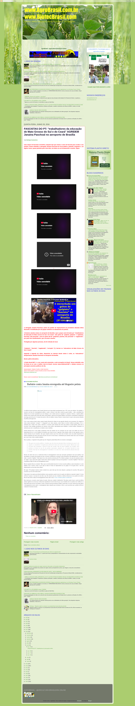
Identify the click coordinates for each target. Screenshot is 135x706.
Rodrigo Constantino (32, 140)
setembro (29, 639)
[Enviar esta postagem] (45, 527)
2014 (26, 665)
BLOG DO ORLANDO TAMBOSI (95, 187)
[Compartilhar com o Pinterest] (53, 527)
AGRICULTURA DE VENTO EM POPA (38, 110)
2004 (26, 681)
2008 (26, 673)
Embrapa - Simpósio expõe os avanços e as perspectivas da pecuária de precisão (48, 606)
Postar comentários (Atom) (34, 545)
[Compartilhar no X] (50, 527)
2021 (26, 621)
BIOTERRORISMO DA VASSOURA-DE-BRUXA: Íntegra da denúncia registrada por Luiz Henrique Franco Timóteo (55, 89)
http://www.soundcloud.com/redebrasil (47, 377)
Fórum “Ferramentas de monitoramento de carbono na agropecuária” (45, 64)
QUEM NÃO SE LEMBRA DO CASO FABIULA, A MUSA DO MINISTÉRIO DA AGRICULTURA (44, 117)
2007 (26, 675)
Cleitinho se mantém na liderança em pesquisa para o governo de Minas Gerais (101, 242)
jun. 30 (29, 646)
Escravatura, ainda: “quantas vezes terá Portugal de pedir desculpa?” (100, 190)
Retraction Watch (92, 228)
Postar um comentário (31, 536)
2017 (26, 629)
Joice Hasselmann (33, 494)
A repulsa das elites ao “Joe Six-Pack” (96, 201)
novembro (29, 635)
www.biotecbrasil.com (91, 99)
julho (28, 643)
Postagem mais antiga (77, 542)
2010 (26, 671)
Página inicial (54, 542)
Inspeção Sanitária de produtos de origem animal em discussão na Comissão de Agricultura (44, 71)
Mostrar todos (108, 285)
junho (28, 645)
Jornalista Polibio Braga (94, 219)
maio (28, 657)
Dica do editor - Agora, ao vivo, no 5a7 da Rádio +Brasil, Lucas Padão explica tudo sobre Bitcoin (101, 222)
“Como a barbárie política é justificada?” (63, 477)
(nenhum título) (33, 76)
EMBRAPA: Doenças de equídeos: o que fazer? (35, 96)
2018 (26, 627)
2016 (26, 631)
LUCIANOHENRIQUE (32, 386)
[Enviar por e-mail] (47, 527)
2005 (26, 679)
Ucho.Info (90, 208)
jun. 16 (29, 654)
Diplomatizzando (92, 262)
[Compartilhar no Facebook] (51, 527)
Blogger (90, 700)
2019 (26, 625)
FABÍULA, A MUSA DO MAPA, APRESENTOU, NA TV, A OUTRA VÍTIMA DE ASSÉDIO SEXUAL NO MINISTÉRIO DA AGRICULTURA (54, 104)
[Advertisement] (67, 43)
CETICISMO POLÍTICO (32, 381)
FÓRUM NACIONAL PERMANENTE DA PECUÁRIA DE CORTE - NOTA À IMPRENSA (43, 84)
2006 (26, 677)
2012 (26, 669)
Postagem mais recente (31, 542)
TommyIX (79, 700)
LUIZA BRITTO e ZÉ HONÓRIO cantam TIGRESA (35, 100)
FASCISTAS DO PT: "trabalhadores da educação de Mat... (40, 648)
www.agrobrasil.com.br (92, 97)
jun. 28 (29, 651)
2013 (26, 667)
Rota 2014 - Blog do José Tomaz (96, 239)
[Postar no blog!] (49, 527)
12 (55, 386)
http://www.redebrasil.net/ (30, 372)
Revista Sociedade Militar (94, 175)
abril (28, 659)
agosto (28, 641)
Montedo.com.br (92, 275)
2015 (26, 663)
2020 (26, 623)
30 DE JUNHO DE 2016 (46, 386)
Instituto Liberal (92, 200)
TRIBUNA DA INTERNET (93, 251)
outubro (28, 637)
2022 (26, 619)
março (28, 661)
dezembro (29, 633)
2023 (26, 617)
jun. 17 (29, 652)
